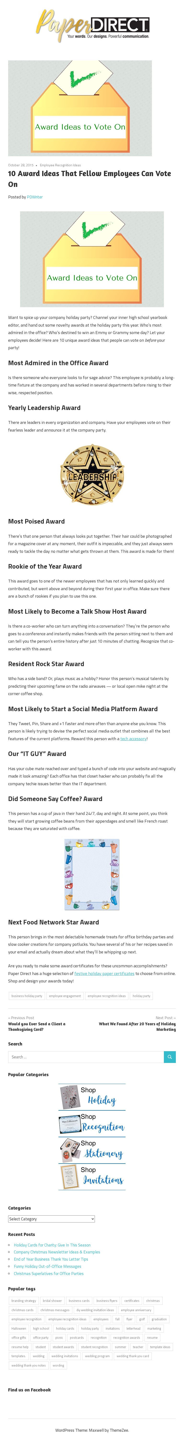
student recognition (94, 1346)
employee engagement (65, 995)
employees (101, 1319)
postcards (77, 1337)
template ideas (160, 1346)
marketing (154, 1328)
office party (40, 1337)
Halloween (19, 1328)
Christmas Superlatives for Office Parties (49, 1273)
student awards (63, 1346)
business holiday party (27, 995)
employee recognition (26, 1319)
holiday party (141, 995)
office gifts (19, 1337)
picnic (59, 1337)
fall (117, 1319)
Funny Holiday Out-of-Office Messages (47, 1266)
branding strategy (24, 1300)
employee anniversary (136, 1310)
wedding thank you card (133, 1356)
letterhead (133, 1328)
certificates (131, 1300)
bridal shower (52, 1300)
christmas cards (23, 1310)
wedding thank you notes (29, 1365)
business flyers (107, 1300)
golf (142, 1319)
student (40, 1346)
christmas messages (54, 1310)
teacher (138, 1346)
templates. (19, 1356)
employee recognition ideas (107, 995)
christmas (153, 1300)
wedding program (97, 1356)
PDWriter (35, 197)
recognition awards (126, 1337)
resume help (20, 1346)
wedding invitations (65, 1356)
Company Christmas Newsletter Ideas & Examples (57, 1252)
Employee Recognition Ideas (60, 164)
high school (41, 1328)
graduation (159, 1319)
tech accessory (133, 738)
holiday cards (65, 1328)
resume (152, 1337)
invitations (113, 1328)
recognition (99, 1337)
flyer (129, 1319)
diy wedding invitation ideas (95, 1310)
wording (58, 1365)
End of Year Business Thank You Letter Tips (51, 1259)
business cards (79, 1300)
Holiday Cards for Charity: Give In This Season (52, 1245)
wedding (39, 1356)
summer (120, 1346)
